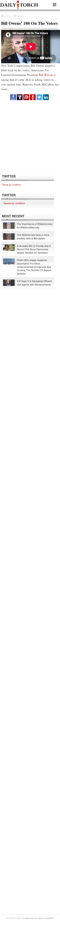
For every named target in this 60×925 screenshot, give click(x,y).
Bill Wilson (46, 75)
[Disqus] (29, 137)
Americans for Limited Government (39, 918)
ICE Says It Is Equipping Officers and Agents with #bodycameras (34, 283)
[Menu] (54, 4)
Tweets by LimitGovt (11, 184)
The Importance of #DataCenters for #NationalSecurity (35, 225)
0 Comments (20, 16)
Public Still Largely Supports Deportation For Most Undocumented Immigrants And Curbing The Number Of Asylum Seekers (34, 267)
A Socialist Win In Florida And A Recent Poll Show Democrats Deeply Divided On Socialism (34, 249)
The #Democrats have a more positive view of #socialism (33, 236)
